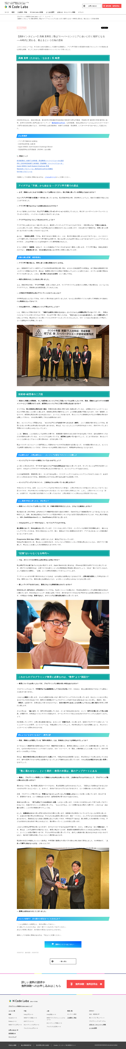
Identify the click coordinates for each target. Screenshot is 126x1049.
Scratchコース (13, 1018)
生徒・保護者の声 (94, 1014)
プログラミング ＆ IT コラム (97, 1021)
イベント (81, 12)
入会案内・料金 (22, 12)
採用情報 (11, 1033)
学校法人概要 (12, 1045)
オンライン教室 (71, 1014)
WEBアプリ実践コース (30, 1018)
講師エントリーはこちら (65, 944)
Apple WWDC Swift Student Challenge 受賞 (33, 166)
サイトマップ (12, 1037)
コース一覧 (12, 1011)
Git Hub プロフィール (24, 171)
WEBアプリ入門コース (15, 1024)
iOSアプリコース (29, 1021)
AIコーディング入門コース (31, 1024)
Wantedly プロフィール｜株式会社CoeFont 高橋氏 (35, 169)
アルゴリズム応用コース (54, 1026)
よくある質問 (50, 12)
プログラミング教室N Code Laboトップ (20, 1006)
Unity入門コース (28, 1014)
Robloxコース (13, 1021)
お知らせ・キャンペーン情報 (66, 12)
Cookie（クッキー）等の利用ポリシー (65, 1045)
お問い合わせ (12, 1030)
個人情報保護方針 (26, 1045)
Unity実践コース (51, 1014)
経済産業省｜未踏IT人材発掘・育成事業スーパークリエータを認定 (40, 160)
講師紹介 (91, 1011)
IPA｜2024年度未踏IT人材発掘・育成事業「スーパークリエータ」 (40, 163)
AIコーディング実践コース (54, 1023)
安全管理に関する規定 (42, 1045)
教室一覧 (70, 1011)
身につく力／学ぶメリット (97, 1017)
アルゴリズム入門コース (31, 1028)
